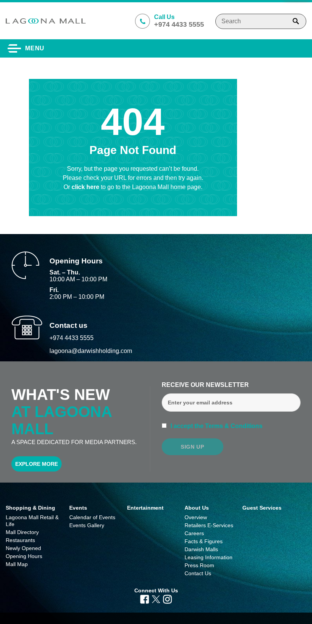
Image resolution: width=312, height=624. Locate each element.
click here (86, 187)
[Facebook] (144, 599)
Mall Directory (22, 532)
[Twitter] (156, 599)
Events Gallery (86, 525)
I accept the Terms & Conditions (216, 426)
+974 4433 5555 (71, 338)
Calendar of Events (92, 517)
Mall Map (17, 564)
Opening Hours (24, 556)
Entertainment (145, 508)
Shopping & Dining (30, 508)
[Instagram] (167, 599)
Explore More (36, 464)
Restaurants (20, 540)
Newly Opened (23, 548)
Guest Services (262, 508)
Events (78, 508)
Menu (35, 48)
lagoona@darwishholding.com (90, 351)
